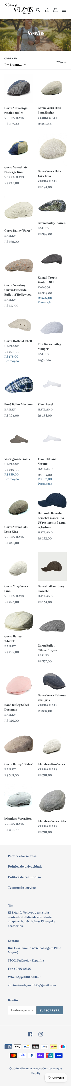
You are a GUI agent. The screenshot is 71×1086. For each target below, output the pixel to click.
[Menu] (64, 9)
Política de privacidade (25, 866)
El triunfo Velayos (31, 1068)
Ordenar (10, 58)
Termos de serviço (22, 887)
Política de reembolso (24, 877)
